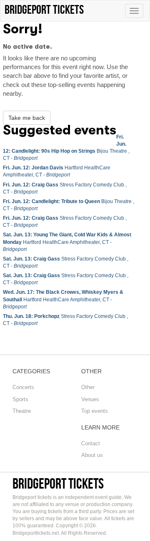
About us (92, 455)
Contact (90, 443)
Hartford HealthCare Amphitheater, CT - (67, 242)
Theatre (21, 411)
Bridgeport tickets (58, 483)
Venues (90, 399)
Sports (20, 399)
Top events (94, 411)
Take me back (26, 117)
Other (88, 387)
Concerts (23, 387)
